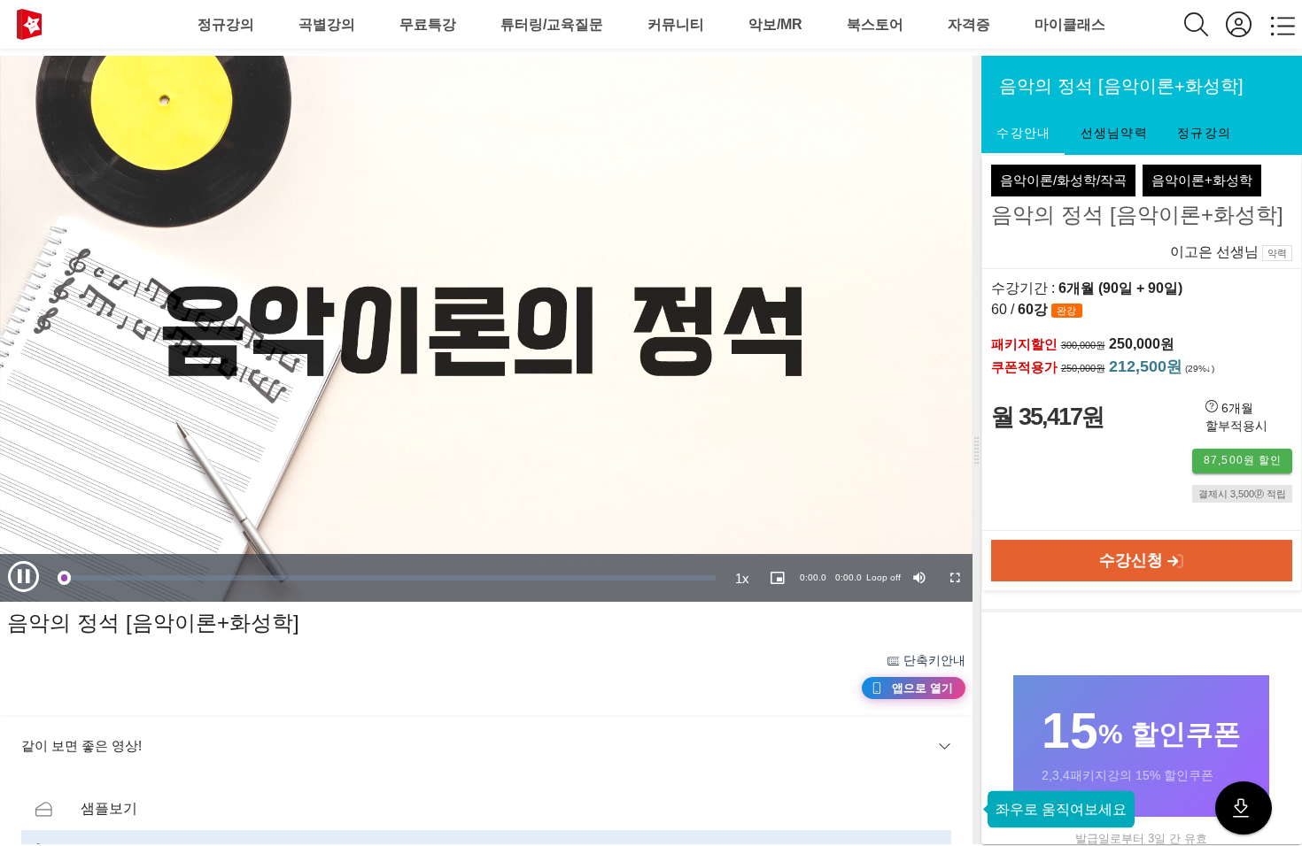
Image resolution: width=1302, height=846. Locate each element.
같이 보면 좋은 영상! (81, 745)
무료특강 (427, 24)
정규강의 (226, 24)
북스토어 (875, 24)
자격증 (969, 24)
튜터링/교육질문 (551, 24)
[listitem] (486, 809)
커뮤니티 (675, 24)
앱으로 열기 (922, 688)
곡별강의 (326, 24)
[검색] (1205, 24)
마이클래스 (1070, 24)
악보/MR (775, 24)
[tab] (1023, 133)
